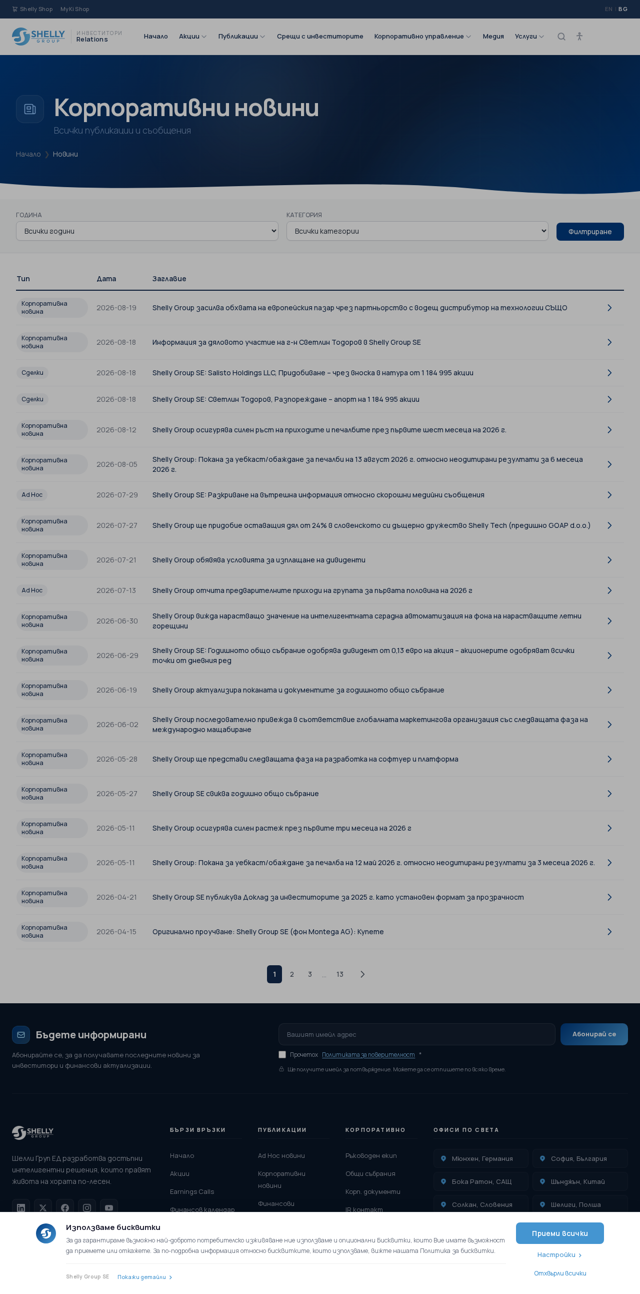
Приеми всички (560, 1233)
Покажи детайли (142, 1276)
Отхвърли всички (560, 1273)
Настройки (557, 1254)
